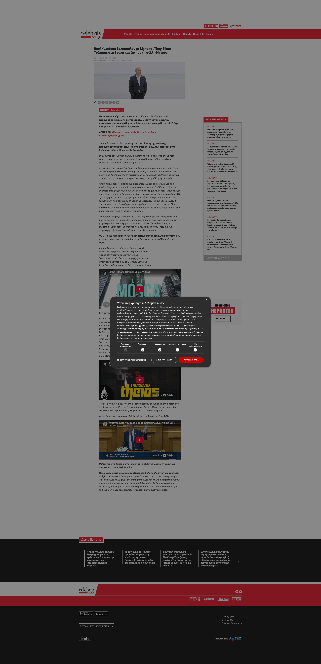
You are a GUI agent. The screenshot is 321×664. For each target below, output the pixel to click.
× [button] (207, 300)
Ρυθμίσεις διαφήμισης (127, 335)
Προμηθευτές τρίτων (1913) (183, 319)
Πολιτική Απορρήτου (143, 338)
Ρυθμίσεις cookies (125, 338)
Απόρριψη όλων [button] (164, 360)
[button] (131, 360)
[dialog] (160, 332)
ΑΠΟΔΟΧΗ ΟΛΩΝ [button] (191, 360)
